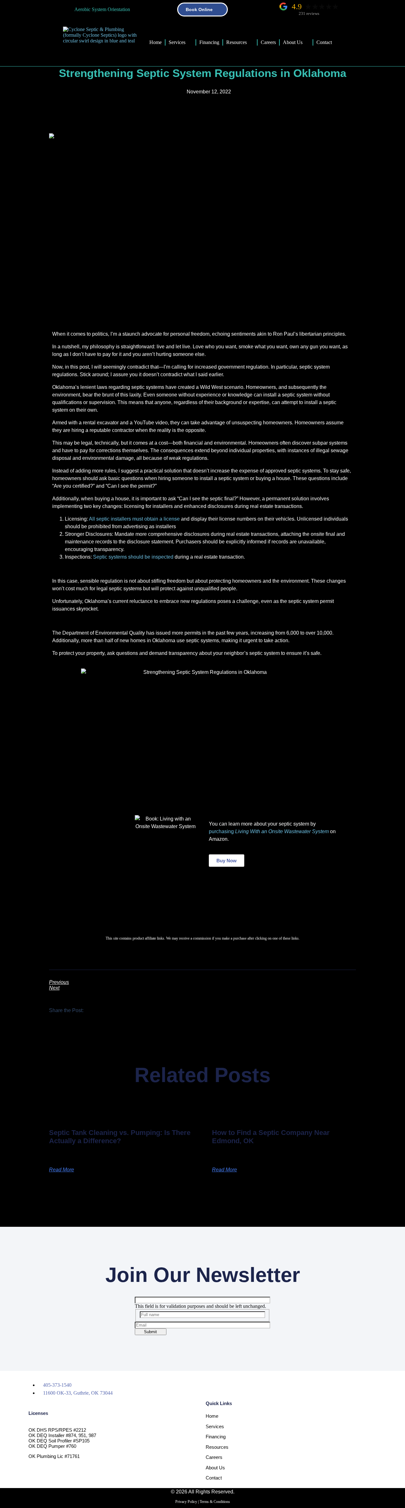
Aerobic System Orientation (102, 9)
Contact (324, 42)
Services (177, 42)
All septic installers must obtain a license (134, 519)
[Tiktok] (260, 1385)
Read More (61, 1169)
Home (155, 42)
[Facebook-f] (213, 1385)
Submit (150, 1331)
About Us (292, 42)
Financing (209, 42)
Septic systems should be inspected (133, 557)
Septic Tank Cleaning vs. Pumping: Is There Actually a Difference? (119, 1137)
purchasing (269, 831)
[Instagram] (237, 1385)
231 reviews (309, 13)
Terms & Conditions (215, 1501)
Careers (268, 42)
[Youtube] (284, 1385)
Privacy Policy (186, 1501)
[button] (93, 1010)
